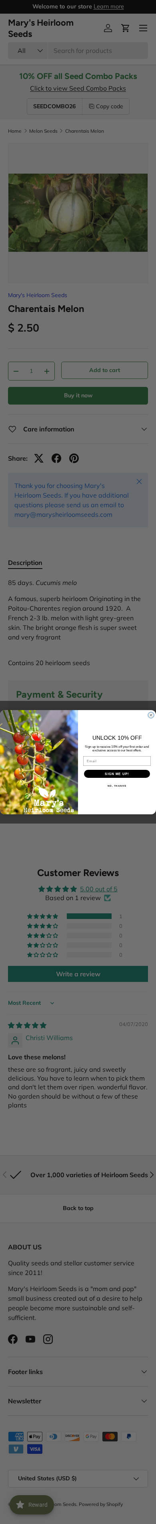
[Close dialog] (151, 715)
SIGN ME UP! (117, 773)
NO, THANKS (117, 785)
